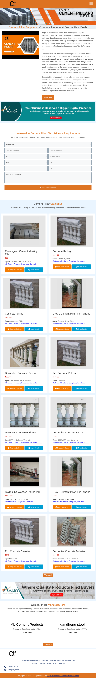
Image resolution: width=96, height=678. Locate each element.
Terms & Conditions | (39, 663)
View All (48, 575)
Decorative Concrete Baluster (21, 373)
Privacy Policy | (52, 663)
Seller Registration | (57, 660)
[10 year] (48, 121)
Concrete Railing (61, 251)
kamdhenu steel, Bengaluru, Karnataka (19, 502)
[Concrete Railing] (71, 232)
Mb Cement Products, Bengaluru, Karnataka (21, 264)
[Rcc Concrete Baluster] (71, 353)
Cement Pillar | (26, 660)
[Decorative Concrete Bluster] (24, 413)
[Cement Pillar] (14, 5)
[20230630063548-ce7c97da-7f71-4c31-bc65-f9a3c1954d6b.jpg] (48, 16)
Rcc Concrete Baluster (65, 373)
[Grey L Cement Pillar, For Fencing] (71, 294)
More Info (48, 98)
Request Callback (16, 270)
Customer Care (69, 660)
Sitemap (62, 663)
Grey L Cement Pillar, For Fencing (71, 313)
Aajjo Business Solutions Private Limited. (63, 676)
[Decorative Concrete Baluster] (24, 353)
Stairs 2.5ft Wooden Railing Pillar (23, 492)
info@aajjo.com (13, 670)
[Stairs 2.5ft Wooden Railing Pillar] (24, 472)
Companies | (44, 660)
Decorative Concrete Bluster (20, 432)
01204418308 (13, 666)
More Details (35, 270)
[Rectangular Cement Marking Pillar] (24, 232)
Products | (36, 660)
